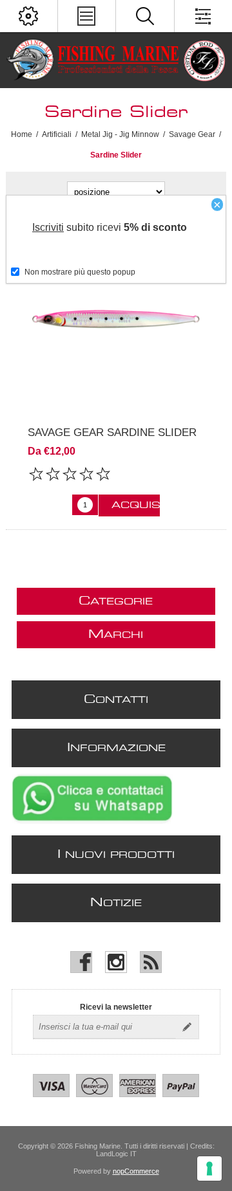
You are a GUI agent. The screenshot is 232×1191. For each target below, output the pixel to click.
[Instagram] (116, 962)
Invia (186, 1027)
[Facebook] (81, 962)
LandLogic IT (116, 1154)
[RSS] (150, 962)
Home (21, 134)
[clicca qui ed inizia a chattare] (92, 821)
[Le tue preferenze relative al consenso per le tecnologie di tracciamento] (209, 1168)
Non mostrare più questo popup (79, 272)
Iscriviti (48, 227)
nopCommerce (136, 1171)
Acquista (135, 505)
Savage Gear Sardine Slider (112, 432)
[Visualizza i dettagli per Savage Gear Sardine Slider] (116, 319)
